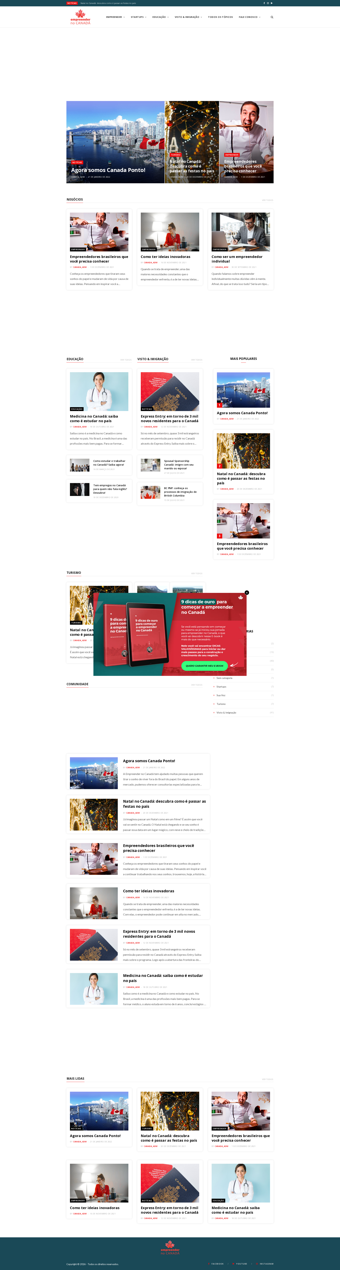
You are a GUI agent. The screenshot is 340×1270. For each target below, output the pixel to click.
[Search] (271, 17)
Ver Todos (267, 200)
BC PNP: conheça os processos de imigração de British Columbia (180, 491)
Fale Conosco (248, 17)
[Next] (274, 142)
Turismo (175, 154)
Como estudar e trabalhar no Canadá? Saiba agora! (109, 462)
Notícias (77, 162)
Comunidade (77, 684)
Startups (137, 17)
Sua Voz (221, 695)
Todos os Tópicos (220, 17)
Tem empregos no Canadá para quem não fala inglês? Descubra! (110, 489)
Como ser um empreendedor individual (237, 259)
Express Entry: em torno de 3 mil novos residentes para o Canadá (170, 418)
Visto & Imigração (187, 17)
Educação (159, 17)
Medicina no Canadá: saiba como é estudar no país (94, 418)
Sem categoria (224, 677)
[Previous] (65, 142)
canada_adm (78, 177)
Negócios (75, 199)
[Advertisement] (170, 62)
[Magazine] (80, 17)
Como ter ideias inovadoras (165, 256)
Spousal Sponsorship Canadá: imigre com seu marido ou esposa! (179, 464)
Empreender (114, 17)
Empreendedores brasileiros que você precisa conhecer (243, 166)
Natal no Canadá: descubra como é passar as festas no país (108, 3)
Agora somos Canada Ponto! (108, 170)
